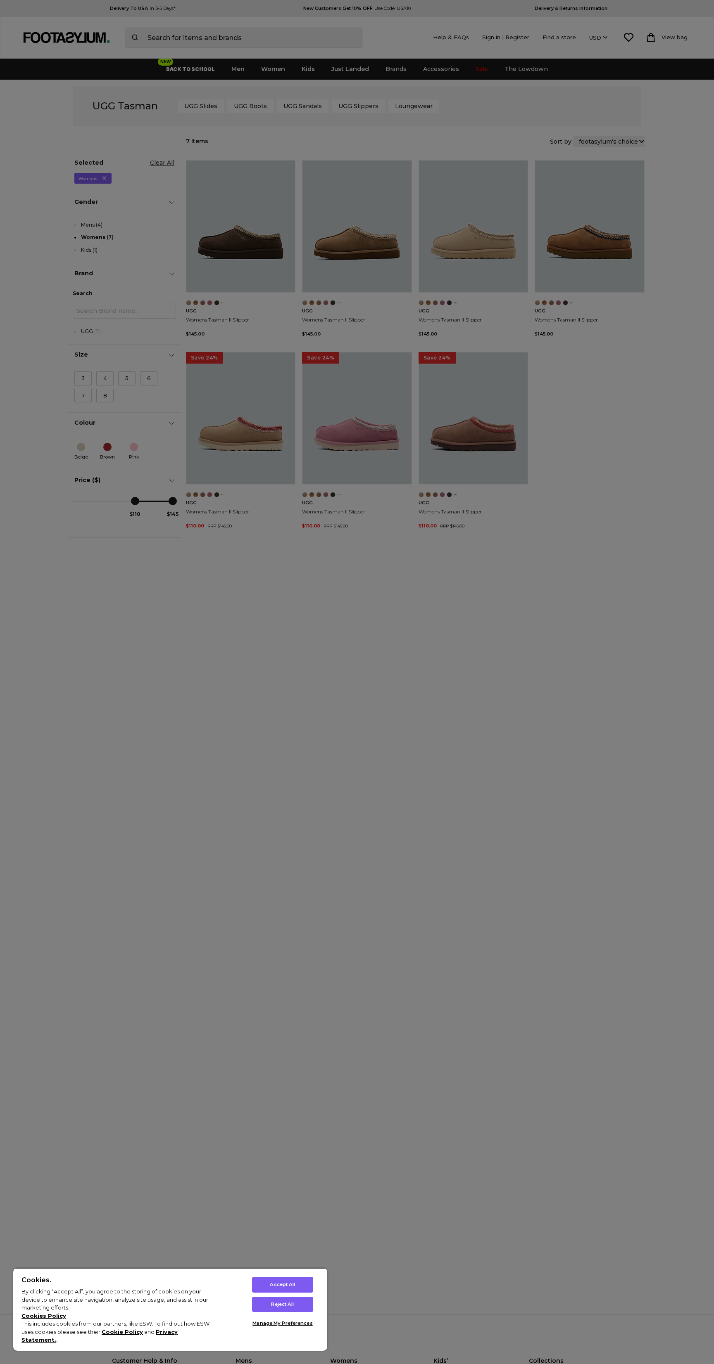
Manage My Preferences (282, 1323)
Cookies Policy (43, 1315)
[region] (170, 1309)
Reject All (282, 1304)
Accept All (282, 1284)
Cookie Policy (122, 1332)
